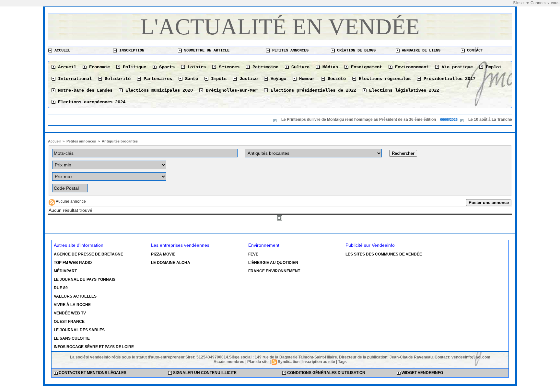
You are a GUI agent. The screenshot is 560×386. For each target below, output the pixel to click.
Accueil (61, 50)
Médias (329, 67)
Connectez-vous (545, 3)
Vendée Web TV (70, 313)
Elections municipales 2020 (158, 90)
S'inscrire (521, 3)
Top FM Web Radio (73, 262)
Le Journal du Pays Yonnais (84, 279)
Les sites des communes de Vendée (383, 254)
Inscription (130, 50)
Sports (166, 67)
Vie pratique (456, 67)
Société (335, 78)
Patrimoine (264, 67)
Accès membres (229, 361)
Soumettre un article (205, 50)
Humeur (306, 78)
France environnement (274, 271)
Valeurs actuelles (75, 296)
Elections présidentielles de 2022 (312, 90)
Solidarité (116, 78)
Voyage (277, 78)
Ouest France (69, 321)
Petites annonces (289, 50)
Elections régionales (383, 78)
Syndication (288, 361)
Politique (133, 67)
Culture (299, 67)
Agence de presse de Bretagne (88, 254)
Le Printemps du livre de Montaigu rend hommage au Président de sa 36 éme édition (338, 119)
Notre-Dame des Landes (83, 90)
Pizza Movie (163, 254)
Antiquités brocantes (120, 141)
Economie (98, 67)
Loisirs (195, 67)
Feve (253, 254)
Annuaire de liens (420, 50)
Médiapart (65, 271)
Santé (190, 78)
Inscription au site (318, 361)
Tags (342, 361)
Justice (247, 78)
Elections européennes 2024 (90, 102)
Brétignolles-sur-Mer (230, 90)
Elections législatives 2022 (403, 90)
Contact (474, 50)
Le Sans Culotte (72, 338)
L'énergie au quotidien (273, 262)
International (73, 78)
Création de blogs (355, 50)
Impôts (217, 78)
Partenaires (156, 78)
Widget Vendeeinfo (422, 372)
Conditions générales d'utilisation (325, 372)
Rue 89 (61, 288)
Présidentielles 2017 (448, 78)
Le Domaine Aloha (170, 262)
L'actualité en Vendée (280, 26)
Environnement (410, 67)
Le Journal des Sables (79, 330)
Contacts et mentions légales (92, 372)
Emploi (492, 67)
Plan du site (258, 361)
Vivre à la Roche (72, 304)
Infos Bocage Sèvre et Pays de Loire (94, 347)
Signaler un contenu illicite (204, 372)
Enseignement (365, 67)
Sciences (227, 67)
